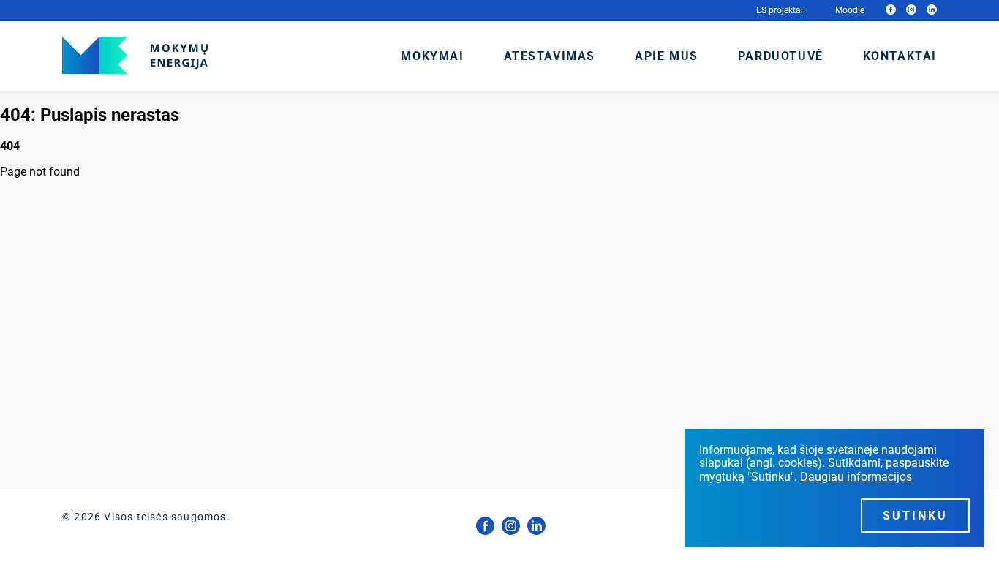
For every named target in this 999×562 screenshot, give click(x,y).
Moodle (849, 10)
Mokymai (432, 56)
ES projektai (779, 10)
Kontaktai (900, 56)
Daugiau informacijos (856, 477)
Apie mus (666, 56)
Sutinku (915, 515)
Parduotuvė (780, 56)
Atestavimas (550, 56)
